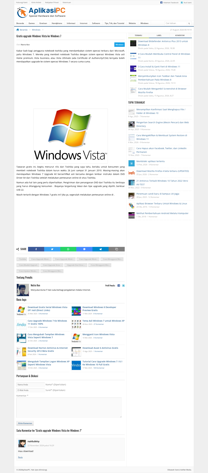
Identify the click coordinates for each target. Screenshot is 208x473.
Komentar (22, 395)
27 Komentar (99, 324)
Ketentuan (67, 2)
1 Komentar (42, 354)
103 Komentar (98, 368)
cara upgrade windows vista (89, 259)
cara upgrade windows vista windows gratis (42, 259)
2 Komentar (43, 341)
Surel (55, 390)
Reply (20, 457)
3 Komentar (97, 338)
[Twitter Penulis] (123, 285)
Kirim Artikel (36, 2)
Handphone (57, 23)
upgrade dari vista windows (77, 265)
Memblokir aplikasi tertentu (150, 161)
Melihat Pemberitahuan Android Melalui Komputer (162, 213)
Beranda (20, 23)
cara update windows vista (29, 271)
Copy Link (117, 249)
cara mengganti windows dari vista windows (53, 271)
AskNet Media (185, 470)
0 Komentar (43, 313)
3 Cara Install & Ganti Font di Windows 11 (159, 66)
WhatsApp (68, 249)
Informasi (71, 23)
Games (32, 23)
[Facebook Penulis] (119, 285)
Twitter (52, 249)
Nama (56, 384)
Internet (83, 23)
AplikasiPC (26, 470)
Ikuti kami (188, 2)
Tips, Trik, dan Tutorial (114, 23)
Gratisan (43, 23)
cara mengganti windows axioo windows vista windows (113, 259)
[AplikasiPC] (41, 16)
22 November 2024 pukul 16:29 (41, 445)
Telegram (100, 249)
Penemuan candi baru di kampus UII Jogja (157, 193)
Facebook (36, 249)
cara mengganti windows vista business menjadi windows (101, 265)
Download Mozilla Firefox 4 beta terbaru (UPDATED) (162, 171)
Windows (144, 23)
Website (132, 23)
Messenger (84, 249)
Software (96, 23)
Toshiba (22, 259)
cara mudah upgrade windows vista (29, 265)
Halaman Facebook (170, 2)
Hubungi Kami (21, 2)
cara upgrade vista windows (53, 265)
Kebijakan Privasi (52, 2)
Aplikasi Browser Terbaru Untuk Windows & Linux (161, 203)
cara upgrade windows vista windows (65, 259)
